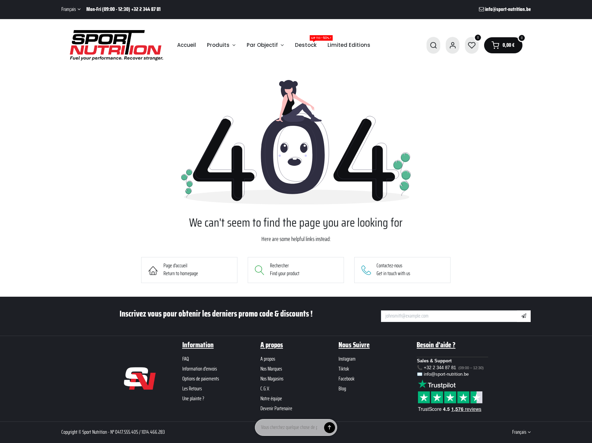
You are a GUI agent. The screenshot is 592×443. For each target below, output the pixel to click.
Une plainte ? (193, 398)
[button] (524, 316)
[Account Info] (452, 45)
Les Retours (192, 388)
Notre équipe (271, 398)
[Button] (329, 427)
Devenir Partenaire (276, 408)
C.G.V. (265, 388)
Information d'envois (199, 369)
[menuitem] (186, 45)
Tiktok (343, 369)
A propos (267, 359)
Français (68, 9)
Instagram (347, 359)
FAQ (185, 359)
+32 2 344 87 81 (440, 367)
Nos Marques (271, 369)
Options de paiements (200, 378)
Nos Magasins (271, 378)
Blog (342, 388)
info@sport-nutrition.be (446, 374)
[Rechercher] (433, 45)
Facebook (346, 378)
